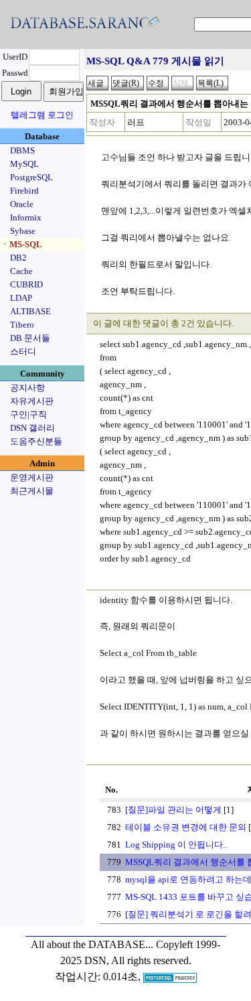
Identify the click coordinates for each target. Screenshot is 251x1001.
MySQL (24, 164)
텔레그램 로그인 (42, 115)
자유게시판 (32, 401)
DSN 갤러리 (32, 428)
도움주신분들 (36, 441)
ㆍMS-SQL (21, 244)
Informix (25, 217)
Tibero (22, 325)
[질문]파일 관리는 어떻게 (173, 810)
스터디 (23, 351)
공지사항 (27, 388)
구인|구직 (28, 414)
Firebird (24, 191)
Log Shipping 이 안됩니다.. (176, 845)
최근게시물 (32, 491)
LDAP (21, 298)
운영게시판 (32, 477)
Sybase (22, 231)
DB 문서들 (30, 338)
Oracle (21, 204)
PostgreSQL (31, 177)
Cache (21, 271)
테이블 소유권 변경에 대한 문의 (185, 827)
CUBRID (26, 284)
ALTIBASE (30, 311)
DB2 (18, 258)
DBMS (22, 150)
